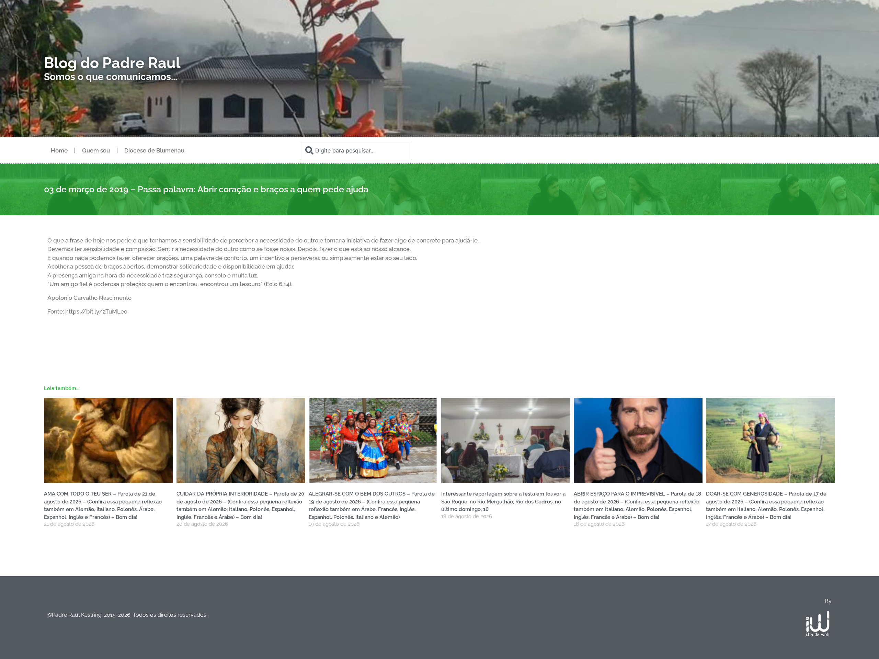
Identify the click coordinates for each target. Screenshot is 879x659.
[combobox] (356, 150)
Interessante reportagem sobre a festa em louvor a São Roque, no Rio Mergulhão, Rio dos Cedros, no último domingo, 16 (503, 501)
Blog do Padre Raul (112, 62)
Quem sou (96, 150)
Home (59, 150)
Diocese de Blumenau (154, 150)
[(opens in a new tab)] (505, 440)
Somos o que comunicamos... (110, 76)
